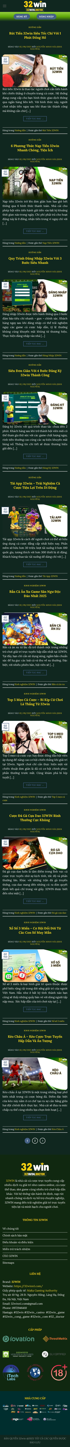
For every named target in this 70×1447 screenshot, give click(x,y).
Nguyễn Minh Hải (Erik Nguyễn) (46, 48)
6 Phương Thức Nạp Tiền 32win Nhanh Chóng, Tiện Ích (35, 148)
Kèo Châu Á (58, 1129)
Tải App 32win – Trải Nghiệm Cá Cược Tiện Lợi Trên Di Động (35, 485)
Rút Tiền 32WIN (50, 130)
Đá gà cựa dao (59, 912)
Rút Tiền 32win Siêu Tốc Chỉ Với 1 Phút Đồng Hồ (35, 35)
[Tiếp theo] (43, 1141)
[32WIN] (35, 6)
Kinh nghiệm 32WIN (35, 585)
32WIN (10, 1180)
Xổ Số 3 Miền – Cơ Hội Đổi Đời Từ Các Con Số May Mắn (35, 930)
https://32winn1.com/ (28, 1286)
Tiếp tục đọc (35, 118)
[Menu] (5, 6)
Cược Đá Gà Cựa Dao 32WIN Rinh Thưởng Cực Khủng (35, 818)
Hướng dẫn (35, 27)
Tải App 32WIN (50, 576)
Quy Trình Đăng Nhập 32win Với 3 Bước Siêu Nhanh (35, 260)
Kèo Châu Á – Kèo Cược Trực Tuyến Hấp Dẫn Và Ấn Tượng (35, 1038)
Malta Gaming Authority (42, 1290)
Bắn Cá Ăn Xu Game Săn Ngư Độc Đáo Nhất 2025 (35, 594)
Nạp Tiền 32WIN (50, 242)
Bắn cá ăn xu (58, 684)
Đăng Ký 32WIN (50, 467)
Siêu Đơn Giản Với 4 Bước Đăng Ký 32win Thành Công (35, 373)
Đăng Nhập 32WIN (52, 355)
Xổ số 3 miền (58, 1021)
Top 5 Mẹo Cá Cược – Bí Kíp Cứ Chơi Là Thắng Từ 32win (35, 702)
